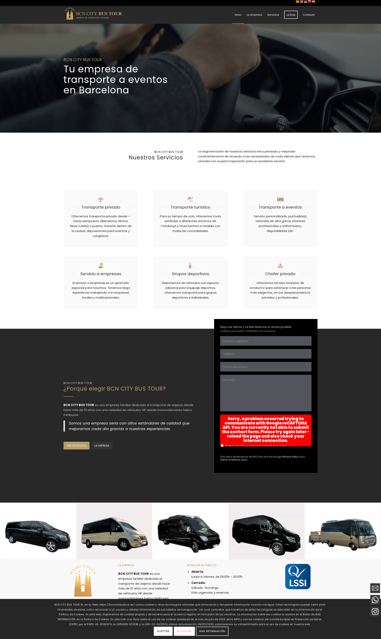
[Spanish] (313, 1)
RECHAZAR (184, 631)
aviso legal (280, 445)
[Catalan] (297, 1)
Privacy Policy (291, 456)
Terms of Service (230, 459)
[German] (305, 1)
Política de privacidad (253, 445)
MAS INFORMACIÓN (212, 631)
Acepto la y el (257, 445)
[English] (301, 1)
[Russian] (309, 1)
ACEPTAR (163, 631)
